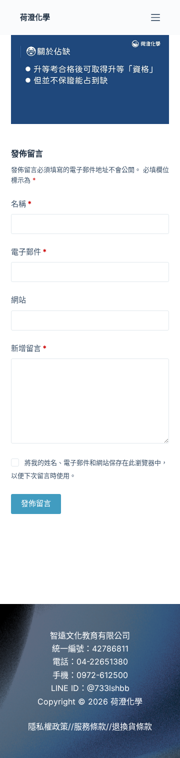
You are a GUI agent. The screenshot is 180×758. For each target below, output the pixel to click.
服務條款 (90, 727)
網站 (18, 299)
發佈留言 (36, 503)
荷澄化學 (35, 17)
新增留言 (28, 348)
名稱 (21, 203)
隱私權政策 (48, 727)
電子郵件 (28, 251)
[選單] (155, 17)
